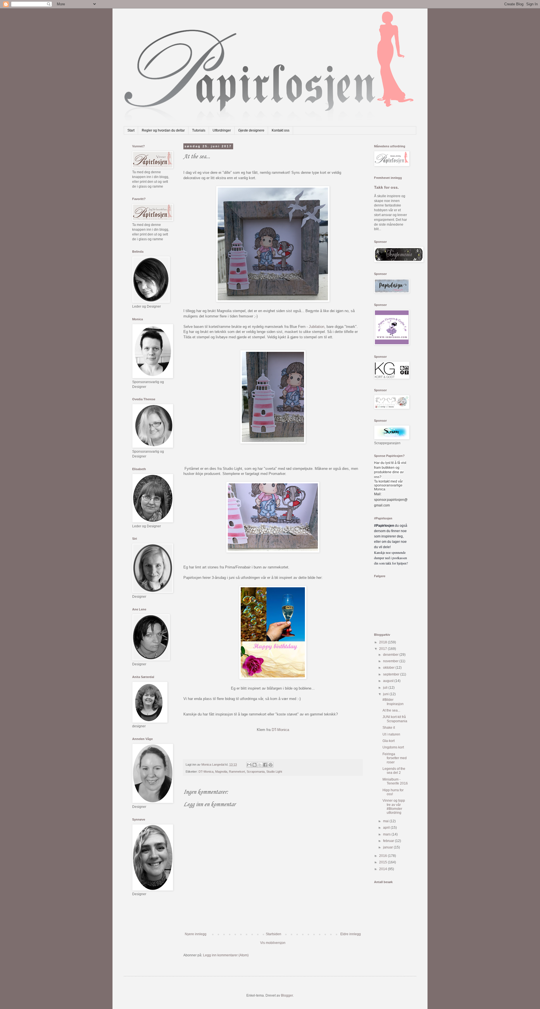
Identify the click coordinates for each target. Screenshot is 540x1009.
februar (389, 841)
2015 (383, 862)
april (387, 828)
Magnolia (221, 771)
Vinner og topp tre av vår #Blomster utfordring (393, 807)
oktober (389, 668)
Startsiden (273, 934)
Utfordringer (222, 130)
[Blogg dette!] (254, 765)
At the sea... (391, 710)
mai (386, 821)
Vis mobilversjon (272, 943)
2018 (383, 642)
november (391, 661)
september (391, 674)
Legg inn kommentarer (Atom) (226, 955)
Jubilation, (317, 327)
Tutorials (198, 130)
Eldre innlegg (350, 934)
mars (387, 834)
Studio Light (274, 771)
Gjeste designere (251, 130)
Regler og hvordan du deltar (163, 130)
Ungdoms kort (393, 747)
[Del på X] (260, 765)
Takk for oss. (386, 187)
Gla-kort (388, 741)
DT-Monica (280, 730)
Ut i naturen (391, 734)
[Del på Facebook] (265, 765)
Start (130, 130)
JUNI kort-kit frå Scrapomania (394, 719)
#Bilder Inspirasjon (393, 702)
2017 (383, 649)
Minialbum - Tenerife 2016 (395, 781)
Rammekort (237, 771)
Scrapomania (256, 771)
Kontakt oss (280, 130)
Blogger (287, 995)
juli (385, 688)
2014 (383, 869)
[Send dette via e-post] (249, 765)
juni (386, 694)
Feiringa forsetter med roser (394, 758)
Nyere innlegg (195, 934)
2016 (383, 856)
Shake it (388, 728)
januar (388, 847)
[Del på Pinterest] (270, 765)
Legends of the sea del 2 (393, 771)
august (388, 681)
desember (391, 655)
